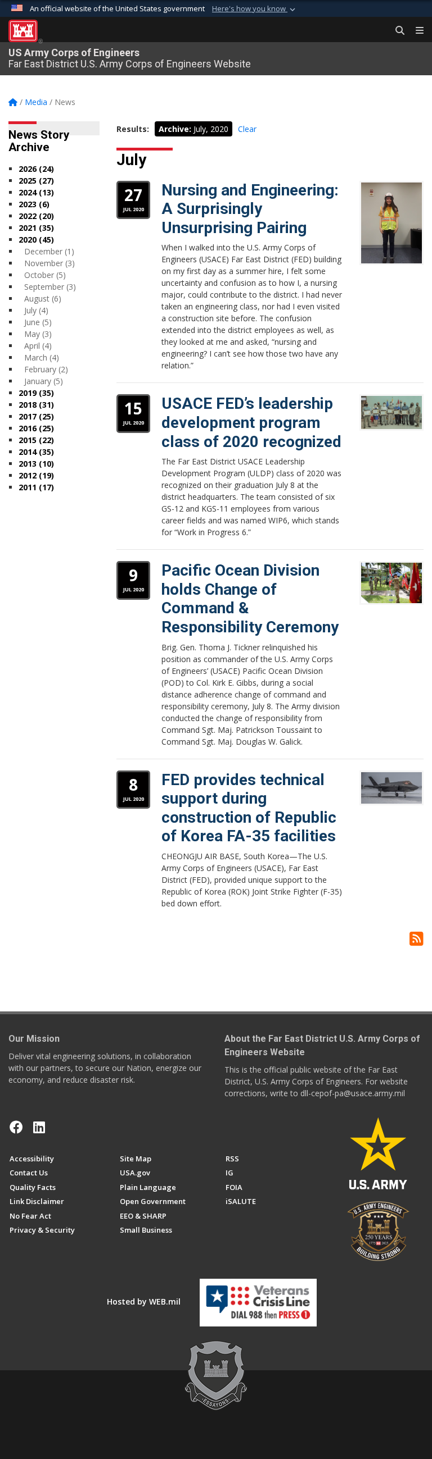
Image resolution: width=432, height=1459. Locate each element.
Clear (247, 129)
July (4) (36, 310)
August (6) (42, 298)
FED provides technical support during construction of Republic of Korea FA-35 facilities (248, 808)
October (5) (45, 275)
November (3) (49, 263)
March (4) (41, 357)
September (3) (50, 286)
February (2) (46, 369)
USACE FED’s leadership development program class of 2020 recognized (251, 422)
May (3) (38, 334)
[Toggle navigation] (415, 31)
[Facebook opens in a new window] (16, 1127)
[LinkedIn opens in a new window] (39, 1127)
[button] (255, 9)
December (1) (49, 251)
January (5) (43, 381)
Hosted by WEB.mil (144, 1301)
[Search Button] (396, 31)
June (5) (38, 322)
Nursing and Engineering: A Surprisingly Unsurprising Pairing (250, 209)
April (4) (38, 345)
